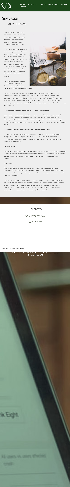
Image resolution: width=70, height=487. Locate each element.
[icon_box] (35, 217)
